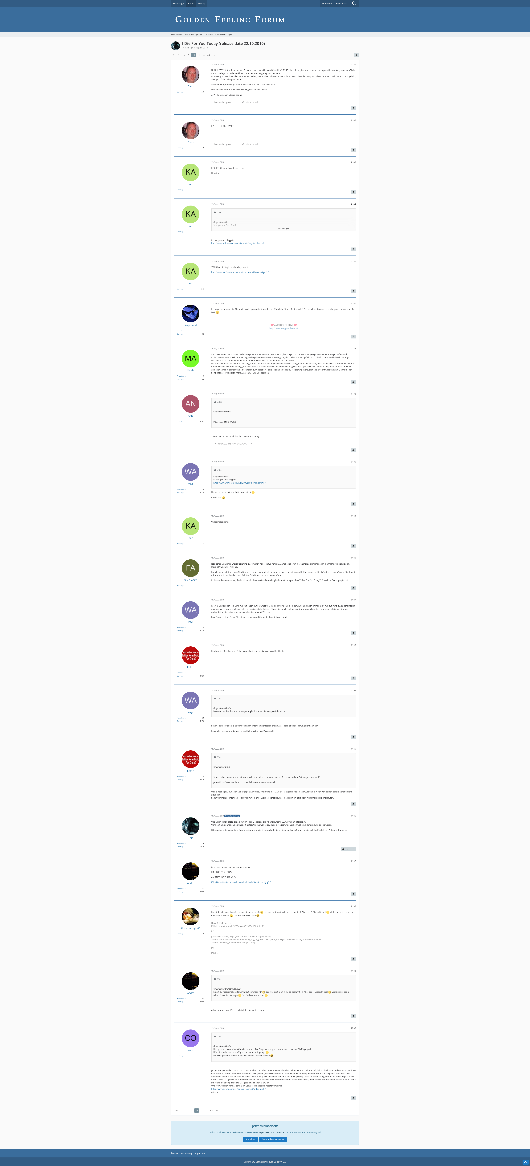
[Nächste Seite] (213, 55)
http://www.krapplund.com (282, 328)
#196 (353, 816)
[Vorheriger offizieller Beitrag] (348, 849)
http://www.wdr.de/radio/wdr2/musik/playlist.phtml (236, 243)
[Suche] (354, 3)
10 (193, 55)
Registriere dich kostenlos (271, 1132)
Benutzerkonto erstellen (273, 1139)
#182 (353, 120)
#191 (353, 558)
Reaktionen (181, 331)
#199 (353, 971)
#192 (353, 600)
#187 (353, 348)
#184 (353, 204)
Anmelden (327, 3)
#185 (353, 261)
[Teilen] (356, 55)
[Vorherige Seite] (173, 55)
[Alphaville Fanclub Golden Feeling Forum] (265, 19)
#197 (353, 861)
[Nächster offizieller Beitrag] (353, 849)
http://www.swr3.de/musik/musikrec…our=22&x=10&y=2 (239, 272)
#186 (353, 303)
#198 (353, 906)
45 (208, 55)
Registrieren (341, 3)
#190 (353, 516)
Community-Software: (265, 1161)
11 (198, 55)
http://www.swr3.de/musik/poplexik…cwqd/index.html (237, 1088)
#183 (353, 162)
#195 (353, 749)
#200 (353, 1028)
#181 (353, 64)
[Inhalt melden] (353, 108)
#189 (353, 461)
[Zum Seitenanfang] (526, 1162)
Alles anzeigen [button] (283, 228)
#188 (353, 393)
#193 (353, 645)
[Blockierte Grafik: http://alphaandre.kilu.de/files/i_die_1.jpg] (240, 882)
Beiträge (180, 92)
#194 (353, 690)
